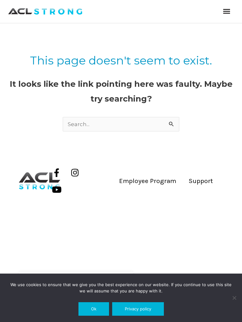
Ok (93, 308)
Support (201, 181)
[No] (234, 298)
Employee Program (147, 181)
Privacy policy (138, 308)
